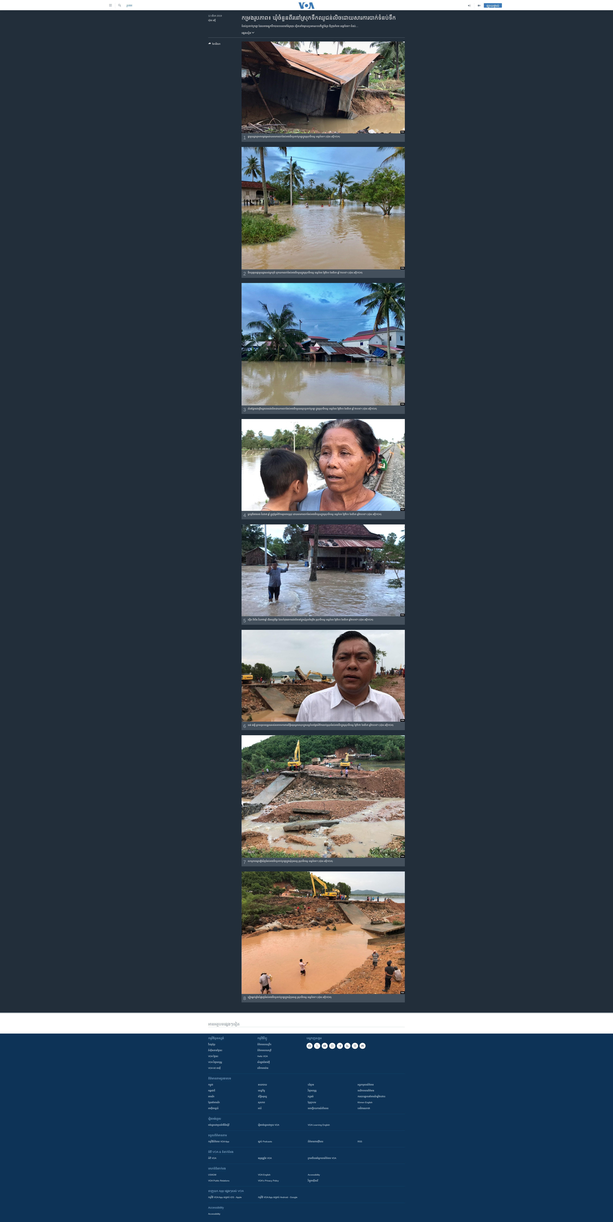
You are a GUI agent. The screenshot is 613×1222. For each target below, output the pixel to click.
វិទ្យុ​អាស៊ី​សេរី (313, 1180)
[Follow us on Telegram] (340, 1046)
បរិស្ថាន (311, 1084)
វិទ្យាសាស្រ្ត (312, 1090)
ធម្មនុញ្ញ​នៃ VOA (265, 1158)
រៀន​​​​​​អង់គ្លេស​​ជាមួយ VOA (268, 1125)
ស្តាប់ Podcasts (265, 1141)
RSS (360, 1141)
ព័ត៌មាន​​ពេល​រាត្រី (264, 1050)
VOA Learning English (319, 1125)
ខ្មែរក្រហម (312, 1102)
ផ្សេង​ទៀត (247, 33)
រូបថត (129, 5)
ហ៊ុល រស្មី (212, 20)
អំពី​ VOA (212, 1158)
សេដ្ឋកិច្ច (261, 1090)
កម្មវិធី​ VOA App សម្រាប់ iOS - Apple (225, 1197)
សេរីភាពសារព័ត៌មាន (366, 1090)
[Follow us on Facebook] (309, 1046)
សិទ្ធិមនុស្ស (262, 1096)
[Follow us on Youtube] (325, 1046)
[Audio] (469, 5)
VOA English (264, 1174)
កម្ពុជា (210, 1084)
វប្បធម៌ (311, 1096)
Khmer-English (365, 1102)
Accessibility (314, 1174)
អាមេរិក (211, 1096)
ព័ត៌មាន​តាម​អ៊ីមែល (315, 1141)
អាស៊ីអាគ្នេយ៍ (213, 1108)
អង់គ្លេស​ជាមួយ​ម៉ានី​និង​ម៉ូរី (218, 1125)
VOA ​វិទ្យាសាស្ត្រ (215, 1062)
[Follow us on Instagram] (332, 1046)
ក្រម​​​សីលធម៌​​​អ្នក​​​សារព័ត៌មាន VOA (322, 1158)
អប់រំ (259, 1108)
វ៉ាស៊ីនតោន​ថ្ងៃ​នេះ (215, 1050)
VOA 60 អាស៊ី (214, 1068)
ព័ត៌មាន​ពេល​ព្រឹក (264, 1044)
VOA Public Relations (218, 1180)
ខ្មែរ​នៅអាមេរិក (214, 1102)
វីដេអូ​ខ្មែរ (211, 1044)
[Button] (214, 44)
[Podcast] (355, 1046)
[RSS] (347, 1046)
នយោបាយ (262, 1084)
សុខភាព (261, 1102)
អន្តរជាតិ (211, 1090)
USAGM (212, 1174)
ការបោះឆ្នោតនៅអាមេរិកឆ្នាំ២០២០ (371, 1096)
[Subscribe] (362, 1046)
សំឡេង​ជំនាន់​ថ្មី (263, 1062)
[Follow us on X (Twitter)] (317, 1046)
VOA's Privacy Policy (268, 1180)
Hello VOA (262, 1056)
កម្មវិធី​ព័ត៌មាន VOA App (218, 1141)
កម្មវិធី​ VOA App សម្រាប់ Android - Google (277, 1197)
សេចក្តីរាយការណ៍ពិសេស (318, 1108)
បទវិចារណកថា (364, 1108)
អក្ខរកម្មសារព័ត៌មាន (366, 1084)
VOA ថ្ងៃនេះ (213, 1056)
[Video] (479, 5)
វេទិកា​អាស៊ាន (262, 1068)
